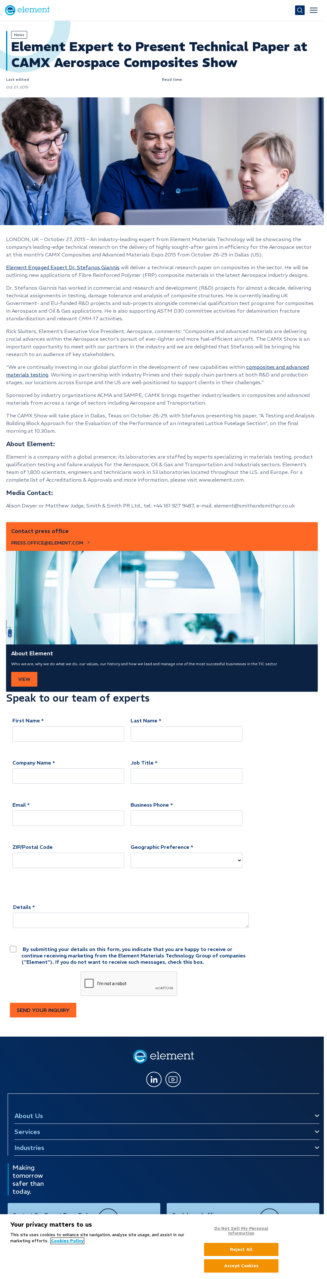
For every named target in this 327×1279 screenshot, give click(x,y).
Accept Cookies (241, 1265)
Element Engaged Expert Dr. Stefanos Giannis (62, 267)
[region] (162, 1246)
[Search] (300, 10)
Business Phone (150, 805)
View (24, 679)
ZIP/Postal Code (32, 847)
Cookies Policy (67, 1241)
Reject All (241, 1249)
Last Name (144, 720)
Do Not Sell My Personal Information (241, 1231)
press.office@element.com (47, 543)
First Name (26, 720)
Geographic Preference (160, 847)
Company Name (31, 762)
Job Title (142, 762)
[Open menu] (313, 10)
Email (19, 805)
